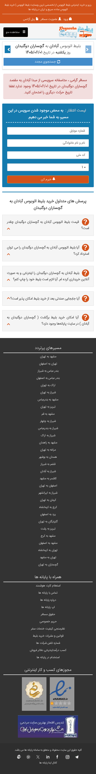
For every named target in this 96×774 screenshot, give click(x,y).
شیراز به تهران (48, 392)
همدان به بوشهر (48, 457)
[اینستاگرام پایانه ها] (67, 758)
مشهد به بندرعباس (48, 399)
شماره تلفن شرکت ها (48, 643)
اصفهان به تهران (48, 485)
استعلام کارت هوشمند (48, 585)
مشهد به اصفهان (48, 543)
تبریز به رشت (48, 528)
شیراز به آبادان (48, 471)
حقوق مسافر (48, 614)
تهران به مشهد (48, 557)
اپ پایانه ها (48, 607)
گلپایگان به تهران (48, 521)
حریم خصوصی (48, 621)
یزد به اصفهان (48, 514)
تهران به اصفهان (48, 363)
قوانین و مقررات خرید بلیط (48, 635)
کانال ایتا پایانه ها (48, 763)
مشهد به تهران (48, 356)
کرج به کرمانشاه (48, 507)
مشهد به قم (48, 414)
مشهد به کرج (48, 535)
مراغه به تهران (48, 449)
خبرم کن (46, 179)
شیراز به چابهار (48, 421)
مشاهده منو (13, 32)
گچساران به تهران (48, 564)
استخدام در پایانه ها (48, 657)
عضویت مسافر (48, 19)
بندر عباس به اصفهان (48, 378)
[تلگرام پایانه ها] (76, 758)
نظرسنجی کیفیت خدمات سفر (48, 628)
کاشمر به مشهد (48, 478)
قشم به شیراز (48, 464)
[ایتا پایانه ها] (19, 758)
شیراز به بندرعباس (48, 428)
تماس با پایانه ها (48, 592)
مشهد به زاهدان (48, 442)
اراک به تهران (48, 385)
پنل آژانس (29, 19)
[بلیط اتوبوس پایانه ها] (76, 32)
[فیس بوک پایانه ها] (57, 758)
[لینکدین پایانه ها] (47, 758)
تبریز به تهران (48, 406)
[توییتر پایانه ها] (38, 758)
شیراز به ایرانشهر (48, 492)
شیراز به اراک (48, 435)
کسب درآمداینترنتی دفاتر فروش (48, 650)
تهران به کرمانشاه (48, 550)
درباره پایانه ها (48, 600)
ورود (65, 19)
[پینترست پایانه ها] (28, 758)
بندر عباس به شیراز (48, 371)
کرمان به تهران (48, 500)
